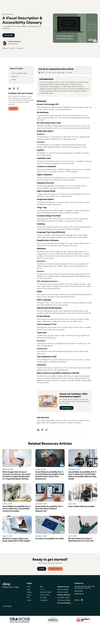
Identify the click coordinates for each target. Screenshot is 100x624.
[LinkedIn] (82, 600)
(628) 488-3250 (79, 591)
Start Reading (9, 35)
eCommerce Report (45, 592)
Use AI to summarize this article (19, 73)
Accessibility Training (63, 597)
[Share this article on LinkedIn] (9, 88)
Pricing (29, 595)
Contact (41, 569)
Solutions (29, 592)
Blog (3, 14)
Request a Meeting (55, 569)
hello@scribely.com (79, 593)
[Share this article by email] (13, 88)
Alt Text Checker (44, 595)
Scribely (9, 606)
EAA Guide (43, 597)
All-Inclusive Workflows (63, 600)
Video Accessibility (62, 592)
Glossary (14, 79)
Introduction (14, 76)
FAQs (28, 597)
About (28, 589)
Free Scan (13, 108)
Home (28, 587)
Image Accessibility (62, 589)
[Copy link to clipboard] (17, 88)
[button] (95, 41)
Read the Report (66, 408)
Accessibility (43, 600)
